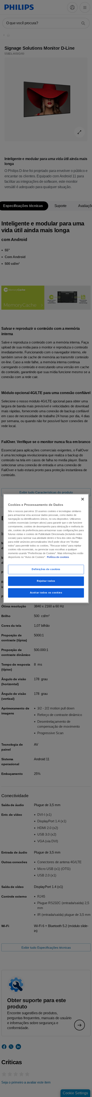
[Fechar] (83, 499)
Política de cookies (58, 557)
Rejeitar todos (46, 581)
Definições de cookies (46, 569)
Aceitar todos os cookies (46, 592)
